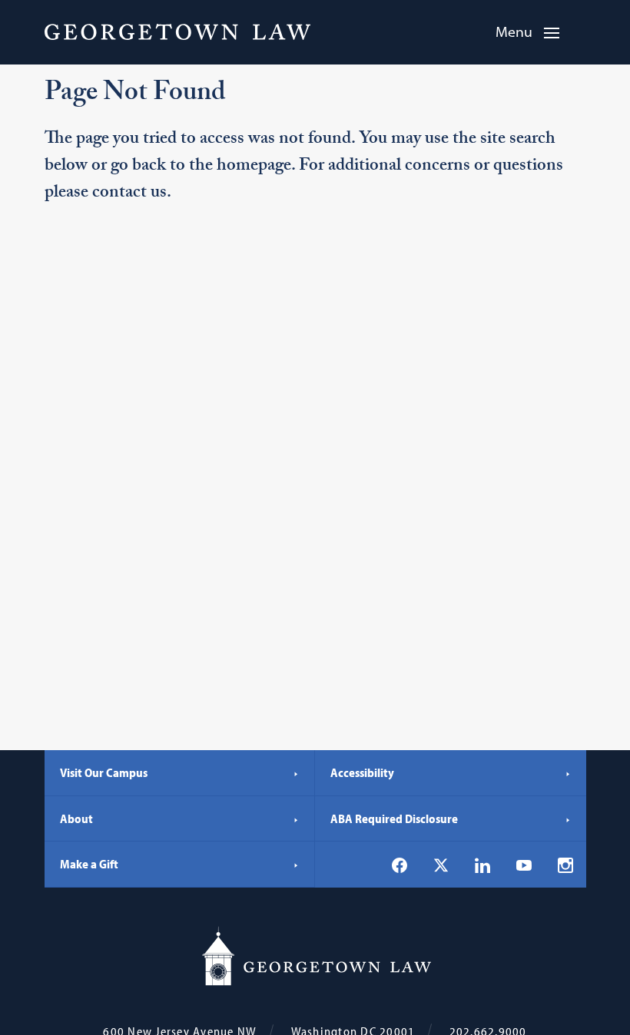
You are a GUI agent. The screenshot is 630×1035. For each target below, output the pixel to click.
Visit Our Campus (104, 772)
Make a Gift (89, 864)
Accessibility (362, 772)
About (76, 818)
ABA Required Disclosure (394, 818)
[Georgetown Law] (177, 31)
